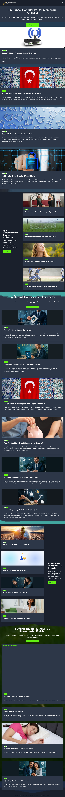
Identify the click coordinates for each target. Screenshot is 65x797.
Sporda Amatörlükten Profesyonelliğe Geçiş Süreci (40, 236)
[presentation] (32, 37)
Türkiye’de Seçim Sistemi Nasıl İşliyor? (18, 330)
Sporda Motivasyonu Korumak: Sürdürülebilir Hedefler (41, 286)
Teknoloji (4, 50)
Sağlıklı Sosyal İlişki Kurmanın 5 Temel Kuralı (17, 781)
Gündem (4, 91)
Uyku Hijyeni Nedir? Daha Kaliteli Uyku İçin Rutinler (18, 748)
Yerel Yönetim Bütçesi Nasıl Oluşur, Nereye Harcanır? (23, 443)
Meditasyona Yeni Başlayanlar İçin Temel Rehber (39, 261)
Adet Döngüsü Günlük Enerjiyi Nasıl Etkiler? (16, 545)
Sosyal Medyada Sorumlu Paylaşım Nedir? (18, 134)
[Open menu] (62, 3)
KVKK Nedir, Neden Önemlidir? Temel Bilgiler (19, 176)
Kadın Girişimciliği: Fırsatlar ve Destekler (15, 570)
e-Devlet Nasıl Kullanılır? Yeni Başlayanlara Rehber (22, 364)
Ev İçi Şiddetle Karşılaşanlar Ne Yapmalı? (15, 592)
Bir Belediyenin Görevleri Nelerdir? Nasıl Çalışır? (21, 477)
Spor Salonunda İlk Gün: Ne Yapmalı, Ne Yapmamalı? (40, 212)
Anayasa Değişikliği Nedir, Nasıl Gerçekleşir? (20, 510)
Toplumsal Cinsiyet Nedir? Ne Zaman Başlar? (17, 696)
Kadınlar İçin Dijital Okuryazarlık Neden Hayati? (17, 618)
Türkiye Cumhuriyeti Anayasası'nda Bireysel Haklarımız (22, 93)
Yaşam (5, 694)
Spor (27, 209)
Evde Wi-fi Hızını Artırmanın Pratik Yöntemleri (19, 53)
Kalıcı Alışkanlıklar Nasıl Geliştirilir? (14, 711)
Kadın (4, 542)
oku (3, 61)
